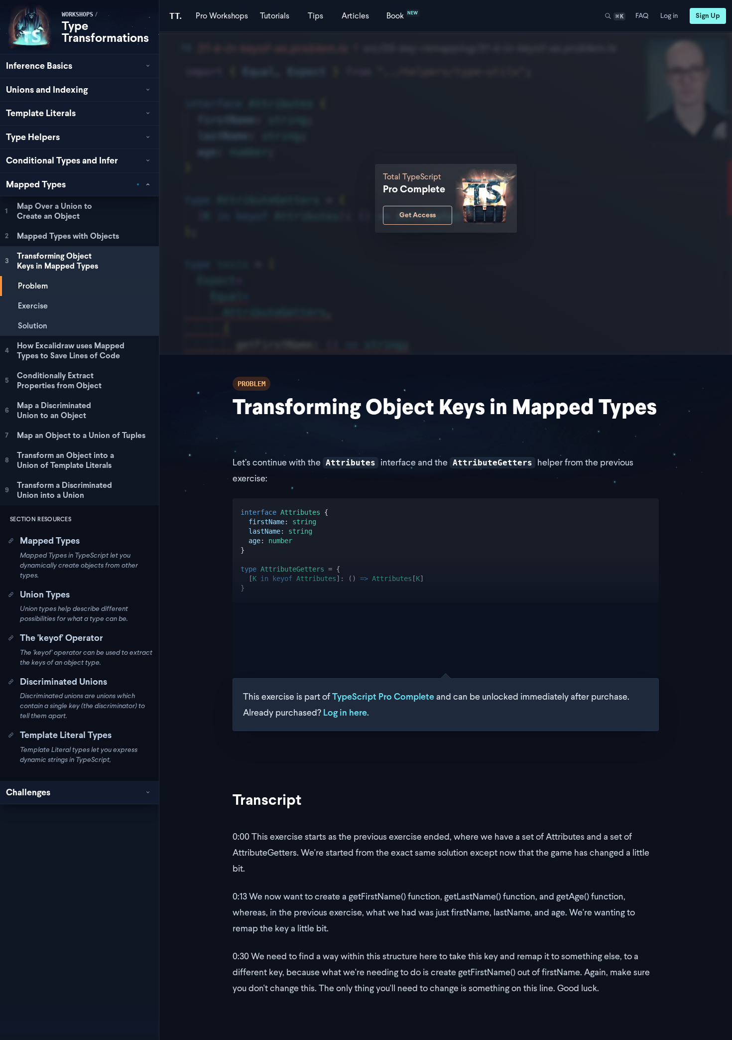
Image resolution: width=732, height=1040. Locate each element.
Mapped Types (50, 540)
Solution (32, 325)
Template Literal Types (66, 735)
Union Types (45, 594)
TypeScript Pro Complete (383, 696)
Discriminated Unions (63, 681)
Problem (33, 286)
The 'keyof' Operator (61, 637)
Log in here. (346, 712)
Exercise (33, 305)
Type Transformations (105, 31)
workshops (77, 14)
